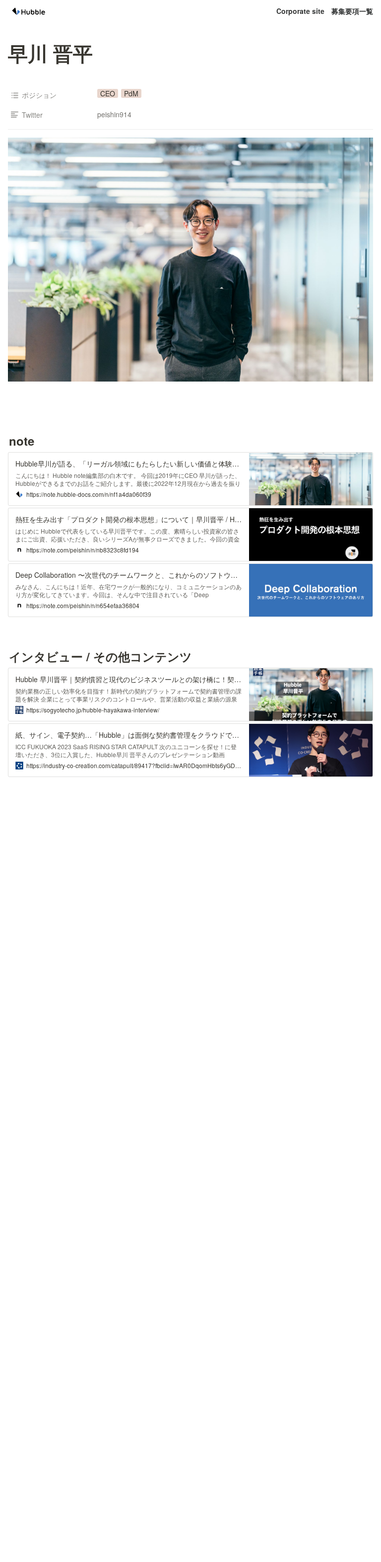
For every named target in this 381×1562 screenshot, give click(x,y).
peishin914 (114, 114)
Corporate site (300, 11)
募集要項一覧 (352, 11)
